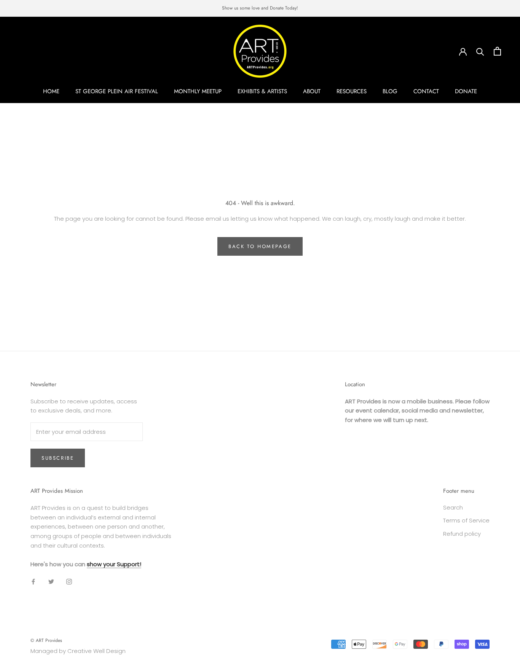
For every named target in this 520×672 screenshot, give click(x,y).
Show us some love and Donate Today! (260, 8)
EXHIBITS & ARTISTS (262, 91)
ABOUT (312, 91)
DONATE (466, 91)
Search (453, 507)
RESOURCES (352, 91)
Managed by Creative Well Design (78, 651)
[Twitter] (51, 581)
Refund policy (462, 534)
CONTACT (426, 91)
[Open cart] (497, 51)
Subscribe (57, 458)
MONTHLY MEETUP (198, 91)
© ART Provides (46, 640)
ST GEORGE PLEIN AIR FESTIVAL (116, 91)
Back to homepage (260, 246)
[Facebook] (33, 581)
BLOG (390, 91)
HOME (51, 91)
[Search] (480, 51)
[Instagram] (69, 581)
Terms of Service (466, 520)
